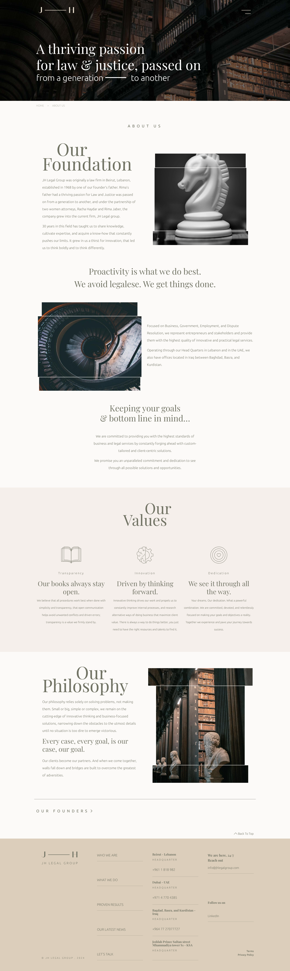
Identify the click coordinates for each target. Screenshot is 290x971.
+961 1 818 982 (163, 870)
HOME (40, 105)
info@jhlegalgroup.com (223, 867)
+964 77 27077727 (166, 929)
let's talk (105, 954)
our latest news (111, 929)
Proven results (110, 904)
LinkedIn (213, 916)
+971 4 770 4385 (164, 897)
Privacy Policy (246, 954)
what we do (107, 880)
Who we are (107, 855)
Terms (250, 951)
